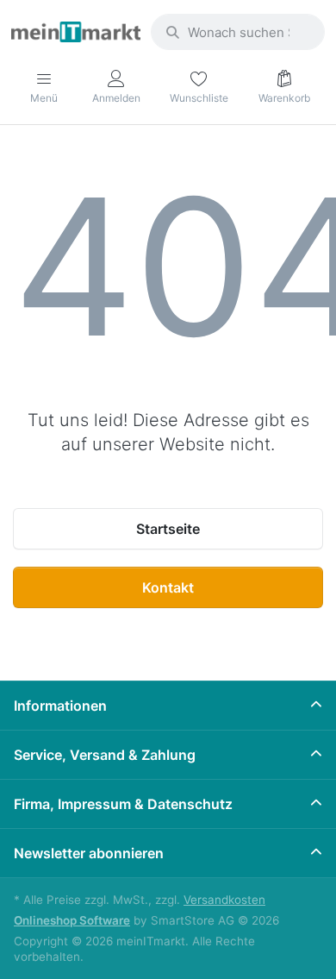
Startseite (168, 528)
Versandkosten (224, 900)
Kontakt (168, 587)
